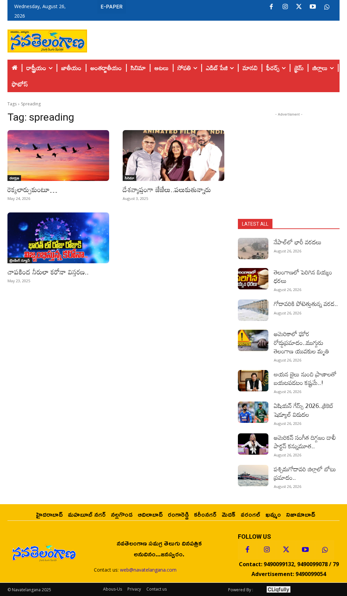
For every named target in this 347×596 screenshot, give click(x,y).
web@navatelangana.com (148, 570)
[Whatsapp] (324, 549)
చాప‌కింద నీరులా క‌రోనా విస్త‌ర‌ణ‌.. (48, 272)
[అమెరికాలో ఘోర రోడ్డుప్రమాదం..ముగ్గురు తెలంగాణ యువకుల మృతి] (253, 340)
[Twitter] (299, 7)
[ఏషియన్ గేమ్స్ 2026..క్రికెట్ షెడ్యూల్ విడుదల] (253, 412)
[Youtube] (313, 7)
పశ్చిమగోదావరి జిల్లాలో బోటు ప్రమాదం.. (305, 473)
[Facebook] (271, 7)
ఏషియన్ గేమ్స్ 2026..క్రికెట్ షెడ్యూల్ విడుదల (304, 409)
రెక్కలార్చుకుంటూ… (32, 189)
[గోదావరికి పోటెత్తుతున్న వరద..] (253, 310)
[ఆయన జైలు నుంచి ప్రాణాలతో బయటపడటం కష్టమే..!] (253, 380)
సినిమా (129, 178)
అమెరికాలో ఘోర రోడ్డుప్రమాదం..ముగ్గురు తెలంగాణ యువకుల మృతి (301, 342)
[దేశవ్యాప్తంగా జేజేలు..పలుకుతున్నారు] (173, 155)
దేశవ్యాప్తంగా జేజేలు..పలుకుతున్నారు (167, 189)
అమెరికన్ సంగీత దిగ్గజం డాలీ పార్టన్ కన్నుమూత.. (305, 441)
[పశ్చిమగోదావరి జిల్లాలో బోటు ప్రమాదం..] (253, 475)
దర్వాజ (14, 178)
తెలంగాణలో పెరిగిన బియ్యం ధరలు (303, 276)
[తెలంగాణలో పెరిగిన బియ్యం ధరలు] (253, 278)
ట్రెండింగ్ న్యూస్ (19, 260)
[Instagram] (285, 7)
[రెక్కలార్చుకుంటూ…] (58, 155)
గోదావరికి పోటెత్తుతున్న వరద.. (306, 303)
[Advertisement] (213, 39)
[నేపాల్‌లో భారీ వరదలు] (253, 248)
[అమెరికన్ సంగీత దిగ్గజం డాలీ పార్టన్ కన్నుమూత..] (253, 444)
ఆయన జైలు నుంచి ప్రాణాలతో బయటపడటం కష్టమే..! (305, 378)
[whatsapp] (327, 7)
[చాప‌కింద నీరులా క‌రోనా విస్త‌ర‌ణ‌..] (58, 237)
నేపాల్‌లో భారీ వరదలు (298, 242)
